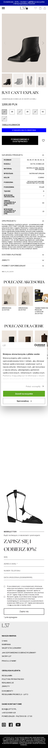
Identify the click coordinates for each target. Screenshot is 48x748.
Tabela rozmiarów (11, 125)
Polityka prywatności (13, 679)
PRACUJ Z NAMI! (9, 661)
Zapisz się (24, 611)
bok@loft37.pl (9, 709)
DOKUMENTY (7, 691)
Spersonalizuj (23, 401)
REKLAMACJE (8, 683)
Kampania (6, 644)
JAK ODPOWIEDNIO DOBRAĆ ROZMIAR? (19, 653)
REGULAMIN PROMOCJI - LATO (15, 694)
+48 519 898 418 (9, 713)
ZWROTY (6, 686)
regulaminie (21, 590)
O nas (4, 641)
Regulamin (7, 676)
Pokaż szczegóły (33, 386)
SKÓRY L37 (6, 656)
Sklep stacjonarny (11, 648)
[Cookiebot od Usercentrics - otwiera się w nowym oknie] (34, 345)
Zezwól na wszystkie (24, 394)
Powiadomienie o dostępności (20, 140)
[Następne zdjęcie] (43, 43)
